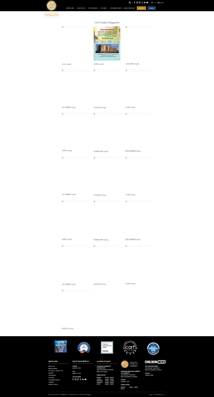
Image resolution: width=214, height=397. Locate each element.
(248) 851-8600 (149, 375)
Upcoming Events (116, 8)
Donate (151, 8)
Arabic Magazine (129, 8)
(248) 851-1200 (125, 381)
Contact (141, 8)
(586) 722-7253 (77, 368)
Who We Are (70, 8)
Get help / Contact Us (55, 371)
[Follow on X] (142, 2)
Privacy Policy (53, 384)
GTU (164, 394)
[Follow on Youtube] (147, 2)
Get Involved (92, 8)
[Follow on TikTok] (139, 2)
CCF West (104, 8)
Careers (51, 382)
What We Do (81, 8)
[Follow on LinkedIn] (144, 2)
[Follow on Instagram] (137, 2)
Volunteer (52, 375)
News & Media (52, 368)
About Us (51, 366)
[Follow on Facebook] (134, 2)
